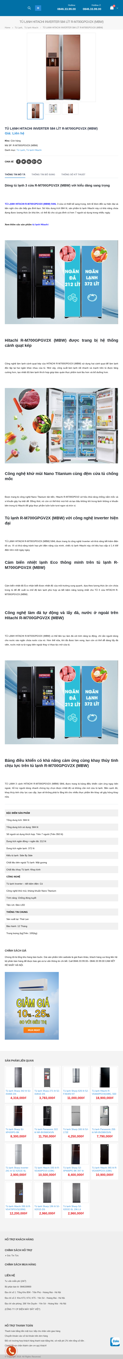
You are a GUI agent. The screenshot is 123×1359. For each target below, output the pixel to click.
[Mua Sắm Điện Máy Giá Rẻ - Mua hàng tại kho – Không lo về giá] (13, 8)
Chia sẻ (9, 161)
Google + (34, 161)
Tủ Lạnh (20, 150)
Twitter (23, 161)
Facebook (18, 161)
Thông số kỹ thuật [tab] (73, 174)
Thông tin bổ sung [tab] (43, 174)
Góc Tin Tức (13, 1255)
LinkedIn (29, 161)
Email (39, 161)
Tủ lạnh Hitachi (33, 150)
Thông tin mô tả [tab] (15, 174)
